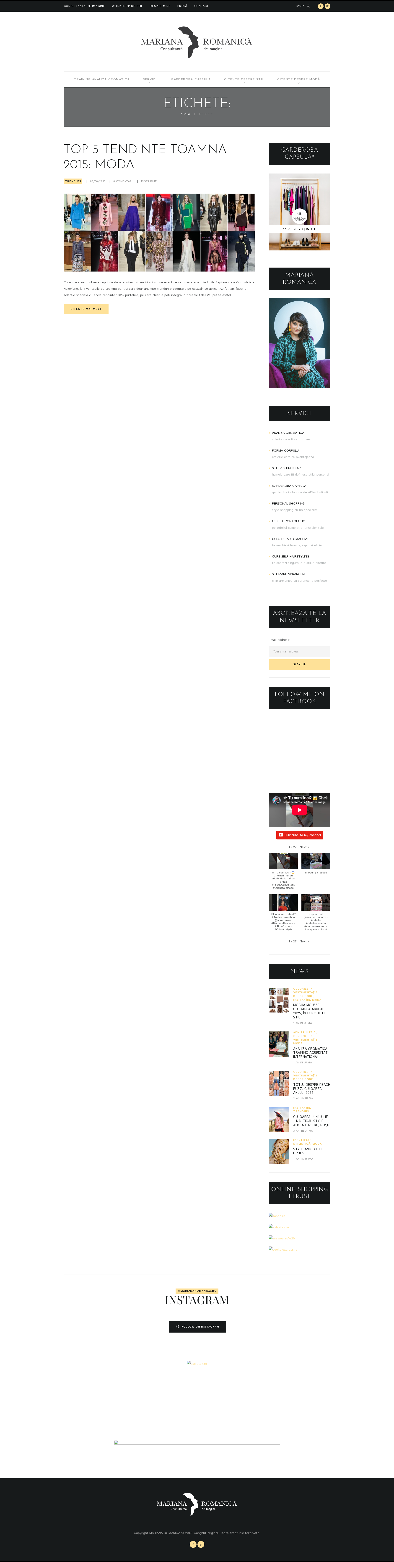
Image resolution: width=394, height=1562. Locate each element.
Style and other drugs (308, 1151)
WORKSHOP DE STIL (127, 6)
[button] (305, 847)
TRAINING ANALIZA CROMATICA (102, 79)
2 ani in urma (303, 1098)
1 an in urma (302, 1023)
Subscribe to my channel (303, 835)
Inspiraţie (301, 1000)
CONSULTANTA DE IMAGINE (84, 6)
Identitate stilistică (302, 1142)
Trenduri (73, 181)
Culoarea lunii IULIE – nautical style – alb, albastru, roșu (311, 1121)
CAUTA (300, 6)
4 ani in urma (303, 1159)
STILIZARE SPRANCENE (289, 574)
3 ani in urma (303, 1131)
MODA (316, 1000)
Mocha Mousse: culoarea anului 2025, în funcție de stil (309, 1011)
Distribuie (149, 181)
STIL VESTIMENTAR (286, 468)
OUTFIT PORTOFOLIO (288, 521)
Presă (182, 6)
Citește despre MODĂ (298, 79)
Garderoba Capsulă (191, 79)
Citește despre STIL (244, 79)
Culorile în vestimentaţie (305, 990)
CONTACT (201, 6)
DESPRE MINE (160, 6)
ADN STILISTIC (304, 1032)
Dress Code (303, 996)
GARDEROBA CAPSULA (289, 486)
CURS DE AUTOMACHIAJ (290, 539)
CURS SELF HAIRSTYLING (290, 556)
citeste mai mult (86, 309)
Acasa (185, 114)
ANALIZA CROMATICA (288, 433)
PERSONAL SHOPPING (288, 503)
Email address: (279, 640)
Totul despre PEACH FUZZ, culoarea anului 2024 (311, 1089)
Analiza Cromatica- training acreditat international (311, 1053)
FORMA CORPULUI (285, 450)
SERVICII (150, 79)
